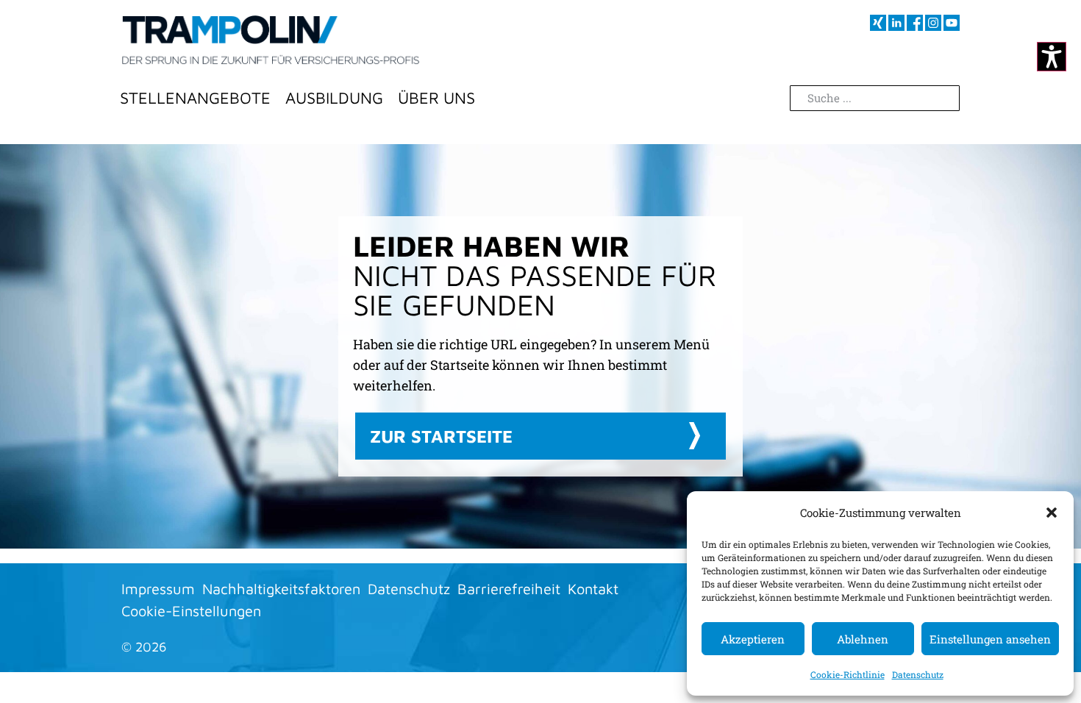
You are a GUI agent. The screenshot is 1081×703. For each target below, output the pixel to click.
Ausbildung (334, 97)
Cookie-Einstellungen (191, 610)
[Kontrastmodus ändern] (1051, 56)
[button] (1051, 512)
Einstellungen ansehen (990, 639)
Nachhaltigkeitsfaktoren (281, 588)
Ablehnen (862, 639)
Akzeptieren (753, 639)
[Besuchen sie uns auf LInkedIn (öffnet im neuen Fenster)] (896, 23)
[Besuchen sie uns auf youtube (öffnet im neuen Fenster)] (951, 23)
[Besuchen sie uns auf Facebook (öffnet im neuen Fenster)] (915, 23)
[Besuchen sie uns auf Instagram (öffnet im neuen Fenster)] (933, 23)
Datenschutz (917, 674)
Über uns (436, 97)
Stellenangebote (195, 97)
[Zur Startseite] (270, 40)
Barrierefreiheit (508, 588)
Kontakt (593, 588)
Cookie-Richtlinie (847, 674)
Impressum (158, 588)
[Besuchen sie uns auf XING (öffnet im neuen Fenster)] (878, 23)
